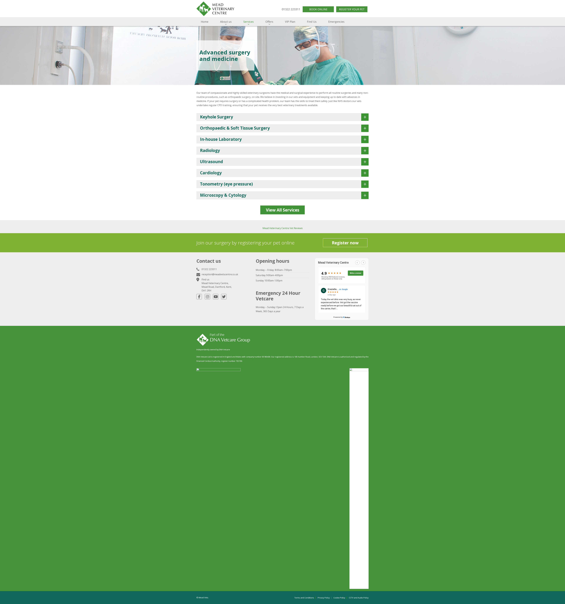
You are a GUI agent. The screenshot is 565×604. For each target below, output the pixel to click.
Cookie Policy (339, 598)
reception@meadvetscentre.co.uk (220, 274)
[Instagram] (207, 296)
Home (204, 21)
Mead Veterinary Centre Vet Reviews (282, 228)
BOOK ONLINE (318, 9)
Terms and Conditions (304, 598)
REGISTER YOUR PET (352, 9)
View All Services (282, 210)
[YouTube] (215, 296)
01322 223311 (209, 269)
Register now (345, 243)
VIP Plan (290, 21)
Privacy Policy (324, 598)
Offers (269, 21)
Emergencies (336, 21)
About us (226, 21)
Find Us (311, 21)
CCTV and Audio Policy (359, 598)
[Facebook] (199, 296)
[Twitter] (224, 296)
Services (248, 21)
